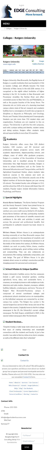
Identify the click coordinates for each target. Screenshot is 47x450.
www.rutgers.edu (9, 64)
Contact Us (27, 377)
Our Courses (33, 382)
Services (25, 382)
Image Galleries (33, 385)
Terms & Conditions (15, 394)
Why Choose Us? (14, 385)
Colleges (9, 28)
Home (11, 382)
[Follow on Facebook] (11, 428)
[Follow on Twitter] (6, 428)
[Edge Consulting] (23, 11)
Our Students (28, 388)
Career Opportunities (30, 391)
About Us (17, 382)
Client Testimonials (15, 391)
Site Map (26, 394)
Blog (20, 388)
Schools (23, 385)
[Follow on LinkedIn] (16, 428)
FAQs (16, 388)
